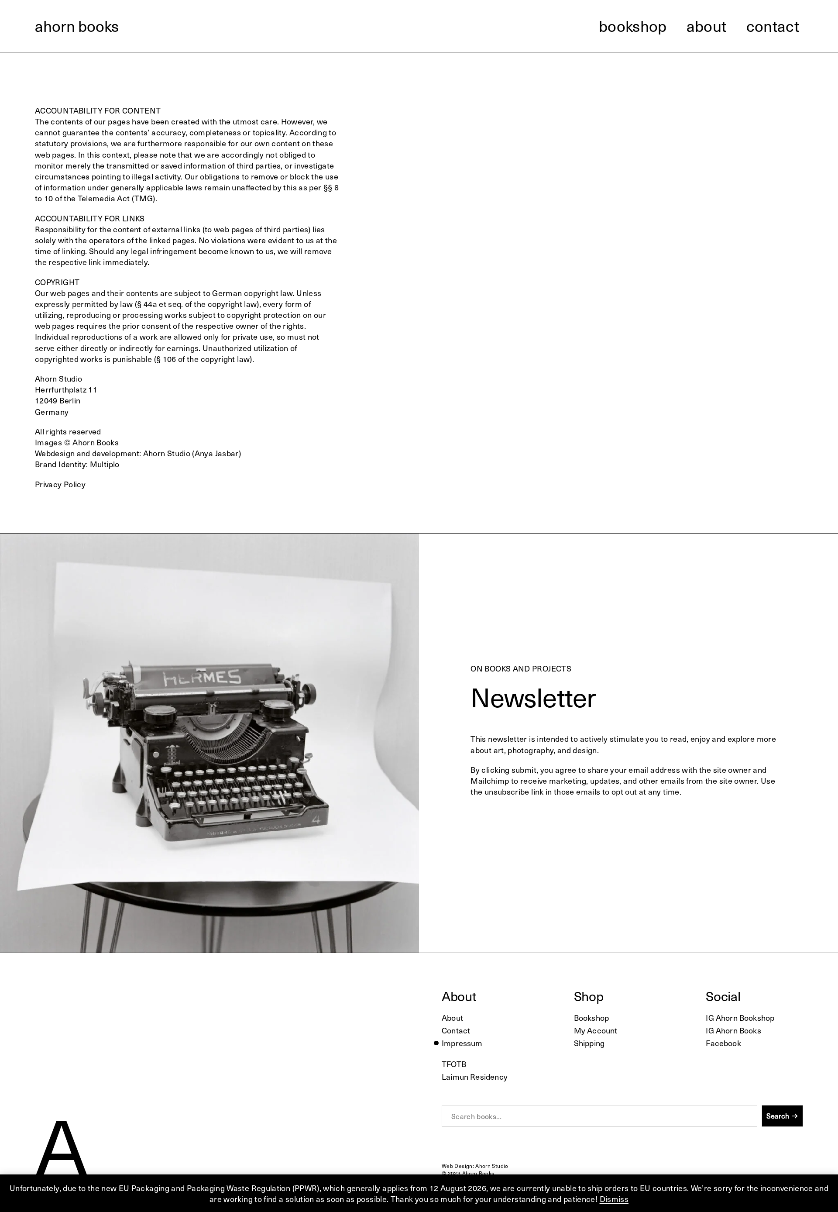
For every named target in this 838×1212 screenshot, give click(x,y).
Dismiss (614, 1198)
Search (777, 1115)
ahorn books (77, 25)
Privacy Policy (60, 484)
